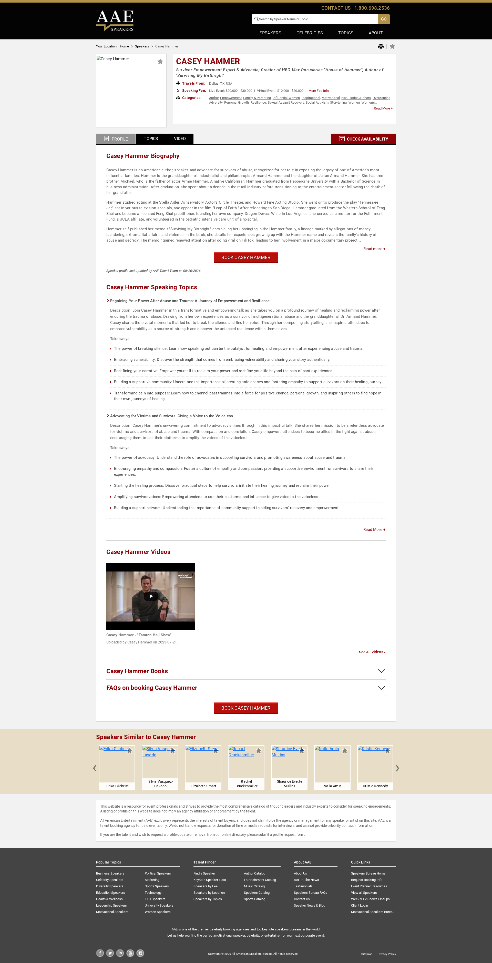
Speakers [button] (270, 32)
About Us (300, 873)
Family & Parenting (257, 98)
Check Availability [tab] (367, 139)
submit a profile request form (281, 834)
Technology (153, 893)
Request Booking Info (366, 880)
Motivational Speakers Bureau (372, 912)
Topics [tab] (151, 138)
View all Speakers (364, 893)
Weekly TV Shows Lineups (370, 899)
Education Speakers (110, 893)
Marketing (152, 880)
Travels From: (193, 83)
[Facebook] (100, 955)
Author (214, 98)
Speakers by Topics (207, 899)
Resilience (258, 102)
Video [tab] (180, 138)
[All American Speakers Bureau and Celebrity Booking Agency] (115, 20)
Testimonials (303, 886)
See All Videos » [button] (372, 652)
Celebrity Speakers (109, 880)
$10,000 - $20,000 (290, 91)
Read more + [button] (374, 248)
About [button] (376, 32)
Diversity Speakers (109, 886)
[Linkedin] (120, 955)
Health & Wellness (109, 899)
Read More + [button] (383, 108)
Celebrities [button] (309, 32)
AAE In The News (306, 880)
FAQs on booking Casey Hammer (151, 687)
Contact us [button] (336, 8)
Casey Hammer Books (137, 671)
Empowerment (231, 98)
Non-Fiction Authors (356, 98)
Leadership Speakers (111, 905)
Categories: (191, 98)
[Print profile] (381, 47)
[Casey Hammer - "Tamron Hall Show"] (150, 596)
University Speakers (159, 905)
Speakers (142, 46)
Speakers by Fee (205, 886)
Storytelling (338, 102)
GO (384, 19)
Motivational (331, 98)
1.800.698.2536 (372, 8)
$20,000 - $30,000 (239, 91)
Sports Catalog (254, 899)
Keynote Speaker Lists (209, 880)
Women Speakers (158, 912)
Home (124, 46)
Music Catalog (254, 886)
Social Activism (317, 102)
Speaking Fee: (193, 90)
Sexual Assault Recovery (286, 102)
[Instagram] (140, 955)
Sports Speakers (157, 886)
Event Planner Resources (369, 886)
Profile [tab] (119, 139)
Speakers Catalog (257, 893)
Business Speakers (110, 873)
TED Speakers (155, 899)
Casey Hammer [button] (208, 61)
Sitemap (366, 954)
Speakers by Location (209, 893)
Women (354, 102)
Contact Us (302, 899)
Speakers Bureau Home (368, 873)
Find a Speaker (204, 873)
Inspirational (311, 98)
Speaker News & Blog (309, 905)
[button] (94, 767)
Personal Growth (236, 102)
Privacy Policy (387, 954)
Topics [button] (345, 32)
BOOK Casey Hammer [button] (245, 257)
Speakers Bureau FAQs (310, 893)
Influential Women (286, 98)
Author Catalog (254, 873)
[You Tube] (130, 955)
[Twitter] (110, 955)
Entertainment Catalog (260, 880)
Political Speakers (158, 873)
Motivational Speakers (112, 912)
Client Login (359, 905)
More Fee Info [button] (319, 91)
